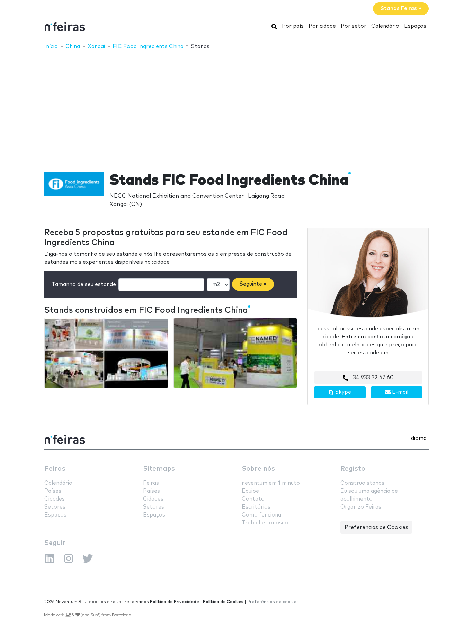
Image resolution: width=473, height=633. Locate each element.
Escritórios (256, 507)
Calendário (385, 26)
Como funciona (261, 515)
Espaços (415, 26)
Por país (293, 26)
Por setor (353, 26)
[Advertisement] (236, 106)
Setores (54, 507)
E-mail (399, 392)
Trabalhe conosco (265, 523)
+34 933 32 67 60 (371, 377)
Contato (253, 499)
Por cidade (322, 26)
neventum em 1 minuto (271, 483)
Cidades (54, 499)
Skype (342, 392)
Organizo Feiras (360, 507)
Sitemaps (159, 469)
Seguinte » (253, 284)
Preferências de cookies (273, 602)
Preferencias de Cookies (376, 527)
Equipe (250, 491)
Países (52, 491)
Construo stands (362, 483)
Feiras (54, 469)
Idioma (418, 438)
